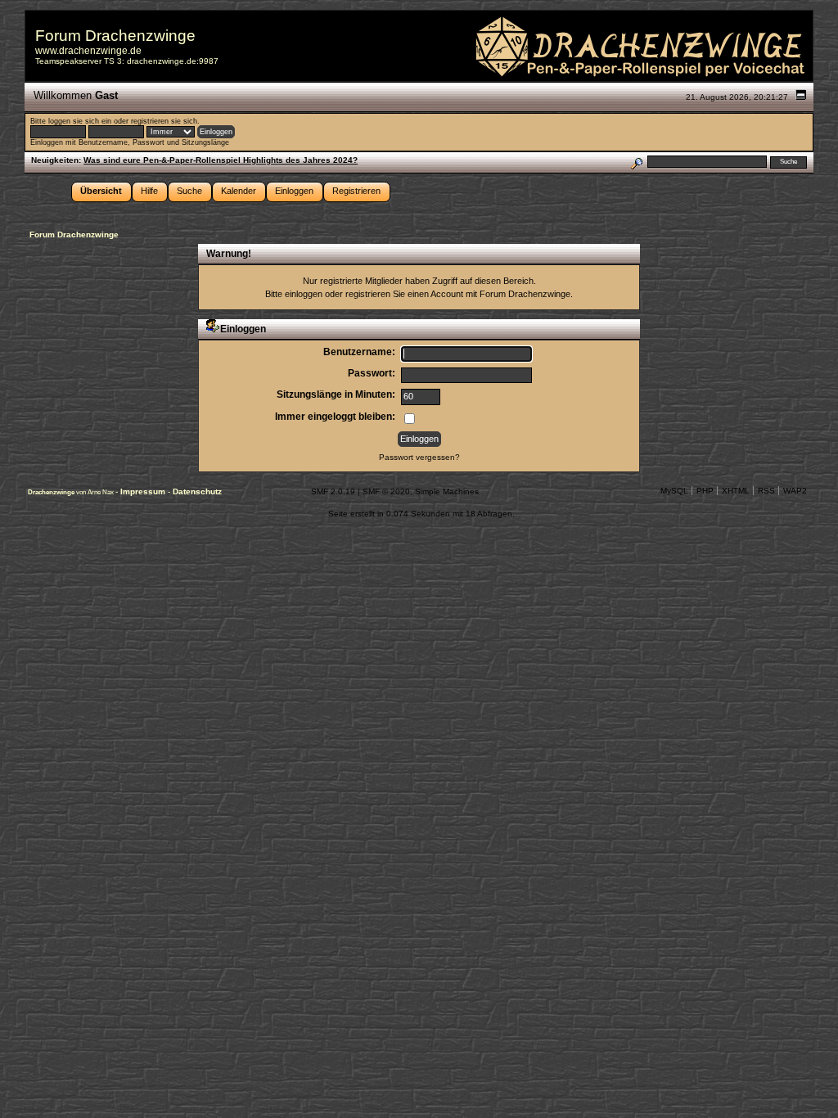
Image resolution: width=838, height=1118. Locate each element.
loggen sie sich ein (79, 121)
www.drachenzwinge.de (88, 50)
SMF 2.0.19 (333, 491)
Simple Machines (447, 491)
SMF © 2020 (386, 491)
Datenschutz (197, 491)
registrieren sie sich (164, 121)
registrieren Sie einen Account (404, 294)
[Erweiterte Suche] (636, 161)
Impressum (144, 491)
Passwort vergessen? (419, 457)
